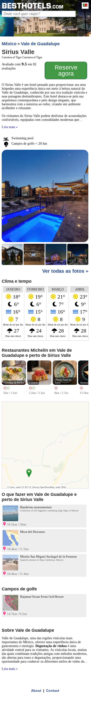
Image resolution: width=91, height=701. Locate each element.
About (36, 690)
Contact (52, 690)
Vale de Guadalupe (40, 43)
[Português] (84, 5)
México (9, 43)
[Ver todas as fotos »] (45, 208)
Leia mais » (10, 127)
